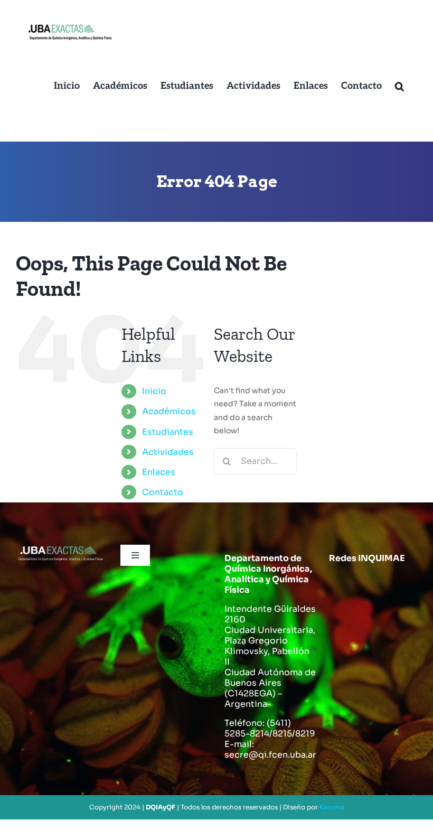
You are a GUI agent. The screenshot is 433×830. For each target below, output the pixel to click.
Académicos (169, 411)
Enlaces (158, 472)
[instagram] (403, 585)
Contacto (162, 492)
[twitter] (372, 585)
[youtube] (341, 615)
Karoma (331, 807)
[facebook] (341, 585)
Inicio (154, 391)
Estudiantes (167, 431)
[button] (399, 86)
